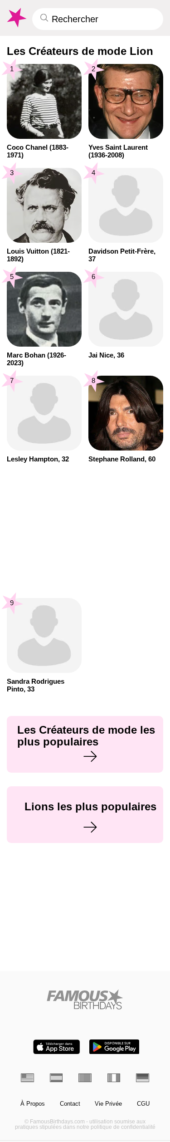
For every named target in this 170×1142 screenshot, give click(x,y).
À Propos (32, 1104)
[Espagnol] (56, 1077)
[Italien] (114, 1077)
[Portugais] (85, 1077)
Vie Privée (108, 1104)
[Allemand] (142, 1077)
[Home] (85, 999)
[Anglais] (27, 1077)
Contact (70, 1104)
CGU (143, 1104)
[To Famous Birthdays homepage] (16, 18)
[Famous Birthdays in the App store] (57, 1046)
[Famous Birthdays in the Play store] (114, 1046)
